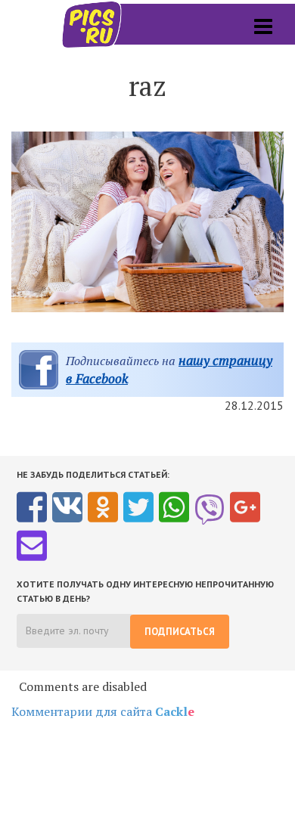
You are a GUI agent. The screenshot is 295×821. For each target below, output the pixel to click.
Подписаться (179, 631)
